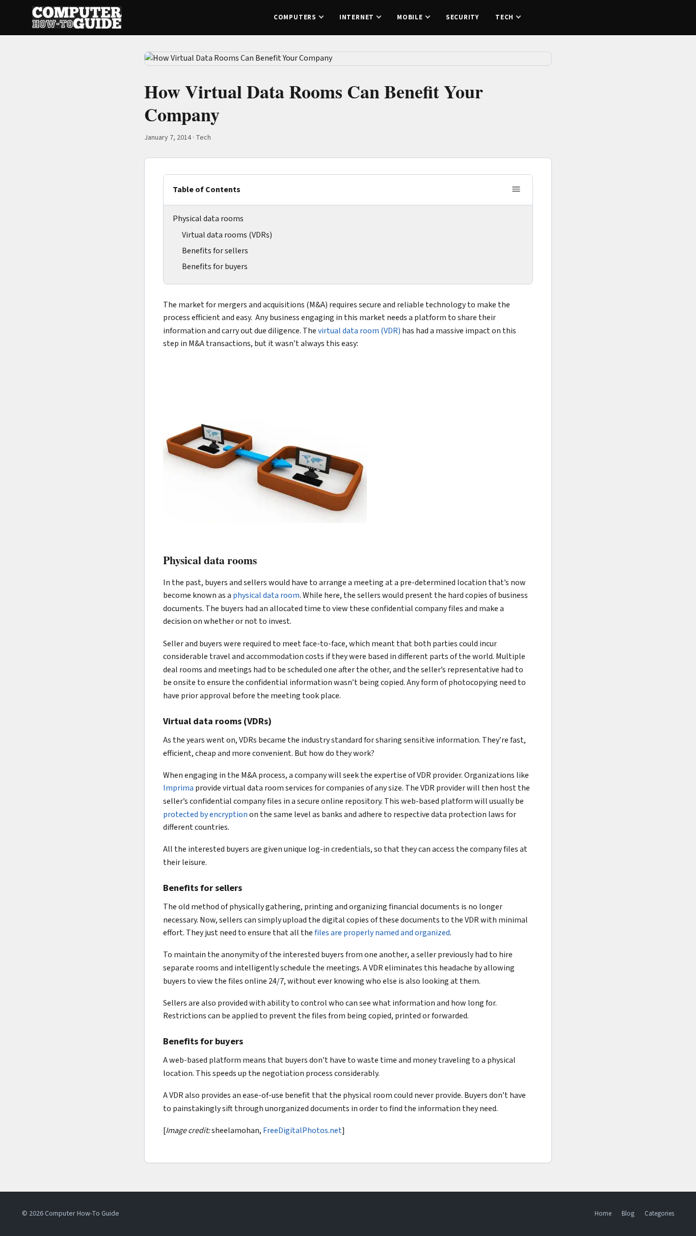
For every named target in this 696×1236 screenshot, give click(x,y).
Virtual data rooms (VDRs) (227, 235)
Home (603, 1213)
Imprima (178, 788)
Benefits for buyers (215, 266)
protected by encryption (205, 814)
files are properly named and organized (382, 932)
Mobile (410, 17)
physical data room (266, 595)
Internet (356, 17)
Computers (295, 17)
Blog (628, 1213)
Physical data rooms (208, 218)
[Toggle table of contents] (516, 190)
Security (462, 17)
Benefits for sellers (215, 250)
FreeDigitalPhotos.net (302, 1130)
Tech (504, 17)
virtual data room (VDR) (359, 330)
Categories (659, 1213)
